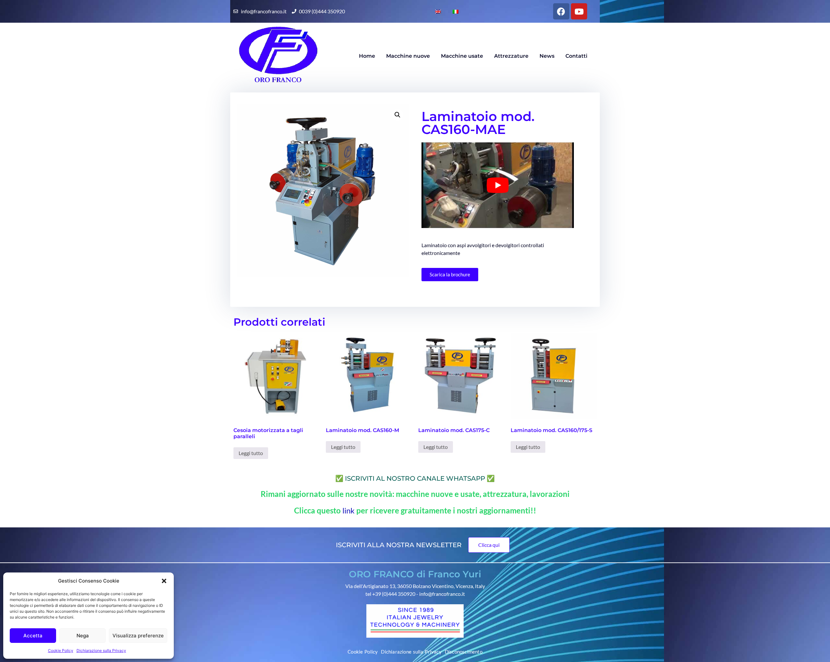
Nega (83, 635)
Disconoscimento (463, 652)
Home (367, 56)
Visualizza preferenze (138, 635)
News (547, 56)
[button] (164, 581)
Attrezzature (511, 56)
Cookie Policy (60, 650)
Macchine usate (462, 56)
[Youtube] (579, 11)
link (349, 510)
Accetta (32, 635)
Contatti (576, 56)
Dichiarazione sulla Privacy (101, 650)
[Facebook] (561, 11)
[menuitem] (435, 11)
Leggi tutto (251, 453)
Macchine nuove (408, 56)
